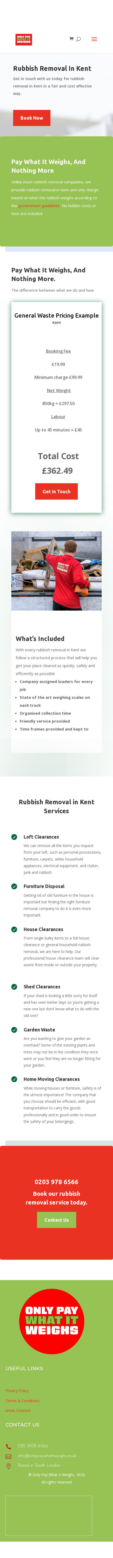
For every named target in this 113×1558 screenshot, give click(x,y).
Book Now (31, 117)
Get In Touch (56, 491)
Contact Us (56, 1219)
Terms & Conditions (23, 1400)
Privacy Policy (17, 1390)
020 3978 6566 (33, 1446)
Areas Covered (18, 1410)
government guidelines (39, 205)
